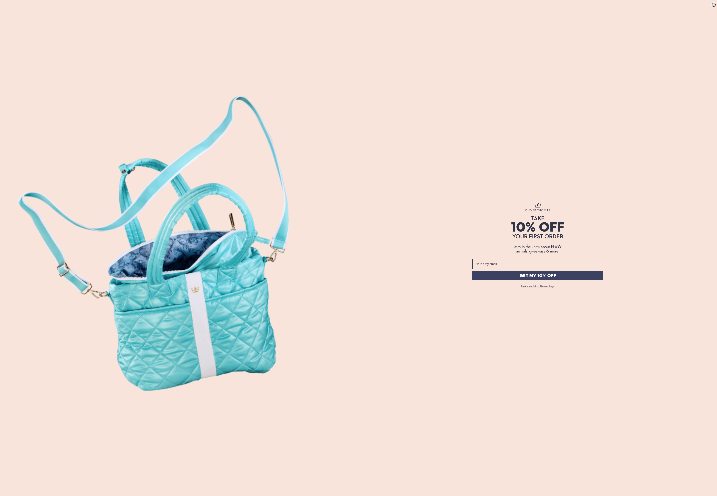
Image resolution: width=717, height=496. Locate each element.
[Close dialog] (714, 5)
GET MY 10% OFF (537, 275)
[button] (538, 286)
